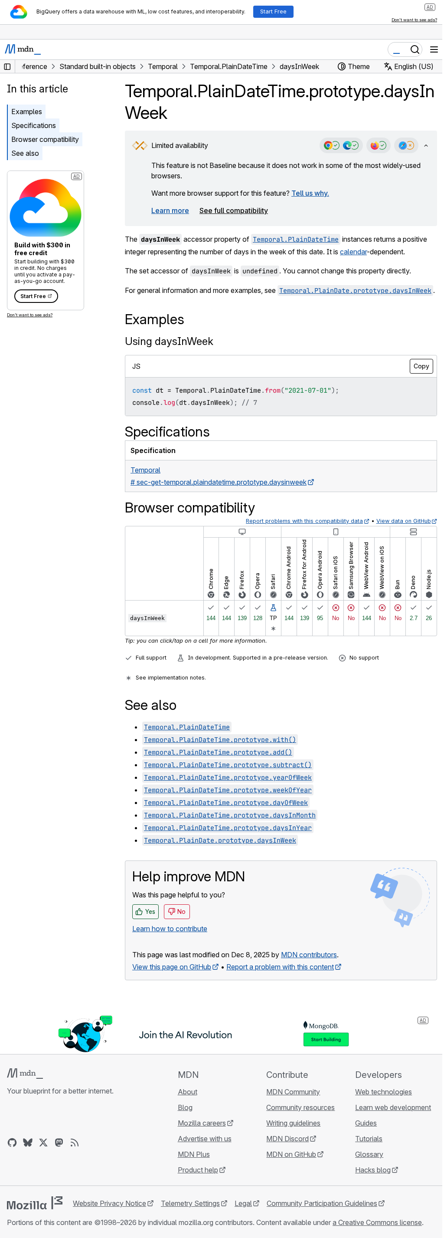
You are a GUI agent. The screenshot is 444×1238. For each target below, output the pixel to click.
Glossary (369, 1154)
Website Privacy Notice (109, 1203)
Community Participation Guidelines (322, 1203)
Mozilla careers (202, 1123)
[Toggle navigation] (434, 49)
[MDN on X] (43, 1142)
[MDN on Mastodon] (59, 1142)
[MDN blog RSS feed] (74, 1142)
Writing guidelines (293, 1123)
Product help (198, 1170)
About (187, 1091)
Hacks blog (373, 1170)
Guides (366, 1123)
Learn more (170, 210)
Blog (185, 1107)
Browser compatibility (45, 139)
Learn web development (393, 1107)
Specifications (33, 125)
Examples (26, 111)
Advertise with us (205, 1138)
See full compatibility (233, 210)
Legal (243, 1203)
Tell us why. (310, 193)
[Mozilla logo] (34, 1202)
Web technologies (383, 1091)
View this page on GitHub (171, 966)
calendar (353, 251)
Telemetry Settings (190, 1203)
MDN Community (293, 1091)
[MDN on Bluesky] (28, 1142)
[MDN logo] (25, 1073)
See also (25, 153)
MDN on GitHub (291, 1154)
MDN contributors (309, 954)
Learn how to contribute (169, 928)
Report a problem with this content (280, 966)
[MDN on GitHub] (12, 1142)
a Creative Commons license (377, 1222)
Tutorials (368, 1138)
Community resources (300, 1107)
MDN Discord (287, 1138)
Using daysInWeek (169, 341)
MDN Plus (194, 1154)
